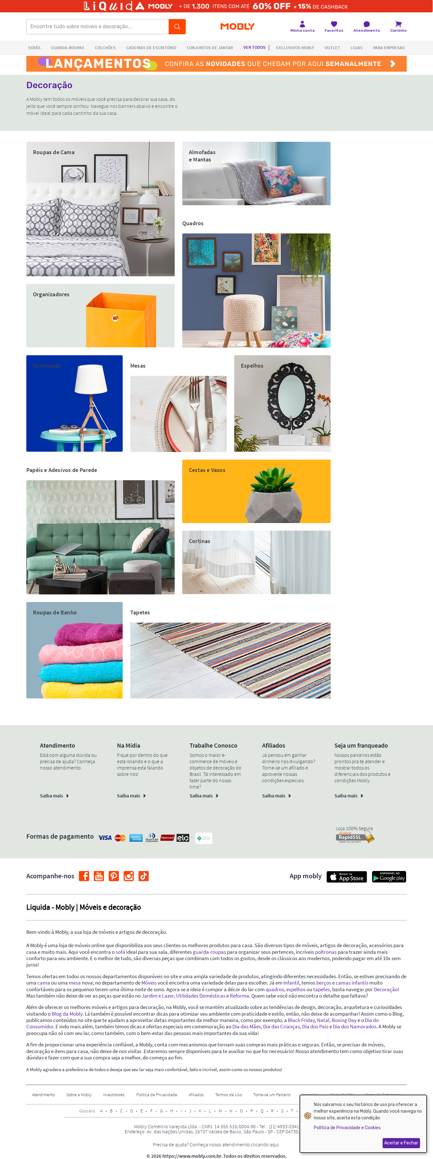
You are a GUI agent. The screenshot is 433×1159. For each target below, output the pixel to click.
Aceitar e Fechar (401, 1143)
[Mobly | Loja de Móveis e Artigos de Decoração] (238, 26)
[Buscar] (177, 26)
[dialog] (363, 1124)
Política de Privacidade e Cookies (347, 1127)
